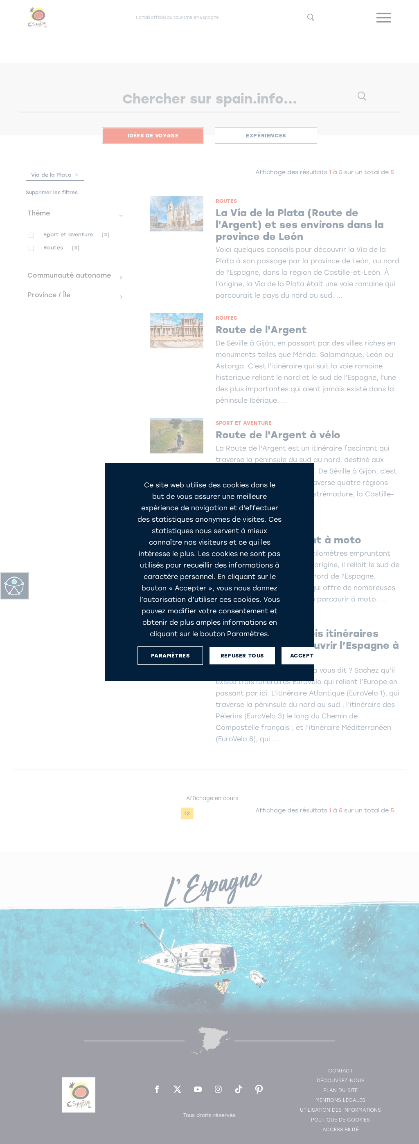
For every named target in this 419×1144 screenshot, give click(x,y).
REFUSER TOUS (242, 655)
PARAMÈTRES (170, 655)
